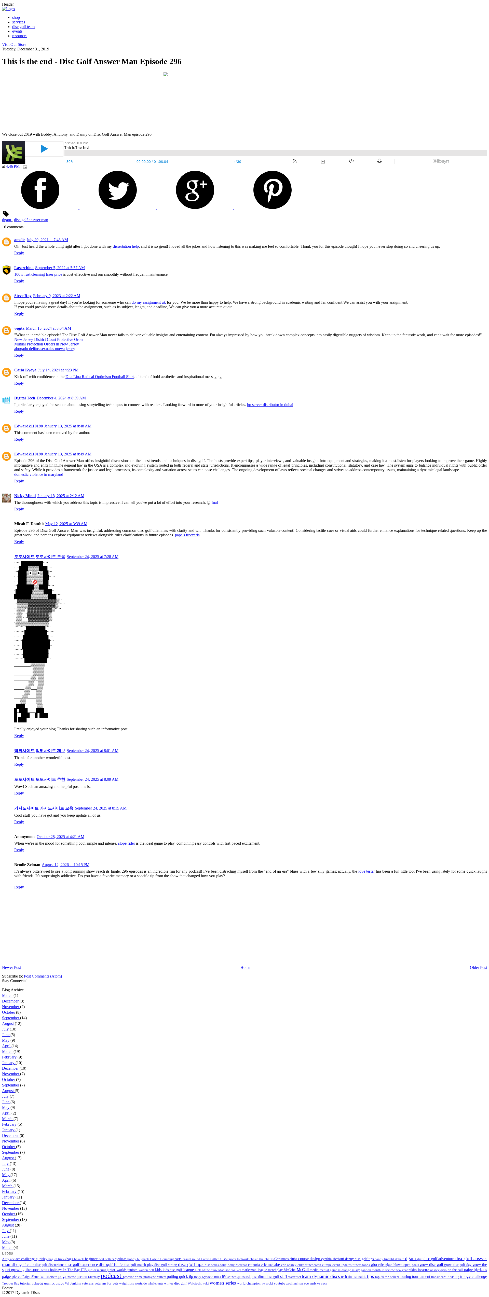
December (11, 1001)
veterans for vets (106, 1283)
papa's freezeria (187, 535)
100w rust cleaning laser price (38, 274)
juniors (132, 1270)
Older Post (478, 967)
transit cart (438, 1277)
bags (70, 1259)
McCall (303, 1269)
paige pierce (12, 1276)
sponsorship (245, 1277)
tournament (421, 1276)
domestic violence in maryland (38, 474)
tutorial (26, 1283)
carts (178, 1259)
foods (366, 1265)
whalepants (156, 1283)
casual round (192, 1259)
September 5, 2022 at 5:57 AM (60, 268)
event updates (342, 1265)
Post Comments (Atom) (43, 976)
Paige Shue (30, 1277)
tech (344, 1277)
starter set (295, 1277)
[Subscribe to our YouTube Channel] (5, 985)
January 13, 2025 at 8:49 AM (67, 454)
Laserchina (24, 268)
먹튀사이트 (24, 750)
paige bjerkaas (475, 1269)
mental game (329, 1270)
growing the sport (25, 1269)
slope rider (126, 843)
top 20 (380, 1277)
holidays (56, 1270)
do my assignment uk (149, 302)
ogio (443, 1270)
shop (16, 17)
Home (245, 967)
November (11, 1007)
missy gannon (362, 1270)
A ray (6, 1259)
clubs (294, 1259)
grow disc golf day (458, 1265)
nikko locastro (419, 1270)
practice (129, 1277)
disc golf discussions (50, 1265)
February (10, 1057)
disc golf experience (82, 1264)
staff (284, 1276)
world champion (249, 1283)
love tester (366, 871)
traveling (453, 1277)
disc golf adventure (439, 1259)
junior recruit (97, 1270)
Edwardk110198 (28, 426)
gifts (381, 1265)
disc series (212, 1265)
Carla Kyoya (25, 370)
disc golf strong (166, 1265)
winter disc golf (176, 1283)
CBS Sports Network (235, 1259)
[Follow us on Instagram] (4, 985)
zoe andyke (312, 1283)
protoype (150, 1277)
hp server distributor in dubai (270, 404)
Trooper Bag (11, 1283)
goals (416, 1265)
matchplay (276, 1270)
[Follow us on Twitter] (3, 985)
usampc (50, 1283)
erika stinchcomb (309, 1265)
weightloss (127, 1283)
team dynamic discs (321, 1276)
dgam (7, 220)
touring (406, 1276)
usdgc (60, 1283)
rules (218, 1277)
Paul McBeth (48, 1277)
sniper (232, 1277)
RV (224, 1277)
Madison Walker (230, 1270)
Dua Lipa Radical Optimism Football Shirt (99, 376)
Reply (19, 253)
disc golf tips (191, 1264)
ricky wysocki (204, 1277)
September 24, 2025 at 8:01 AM (92, 750)
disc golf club (23, 1264)
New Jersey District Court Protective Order (49, 339)
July (6, 1029)
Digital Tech (24, 398)
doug (223, 1265)
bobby (132, 1259)
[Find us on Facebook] (2, 985)
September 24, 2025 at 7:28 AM (92, 556)
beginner (92, 1259)
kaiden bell (147, 1270)
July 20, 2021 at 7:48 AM (47, 240)
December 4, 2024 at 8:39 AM (61, 398)
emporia (254, 1265)
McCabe (290, 1270)
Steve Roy (23, 296)
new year (402, 1270)
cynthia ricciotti (333, 1259)
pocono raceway (89, 1277)
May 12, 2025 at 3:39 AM (66, 524)
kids (158, 1269)
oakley (435, 1270)
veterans (88, 1283)
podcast (112, 1275)
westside (141, 1283)
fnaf (215, 502)
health (45, 1270)
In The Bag (72, 1270)
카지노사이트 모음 (56, 808)
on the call (456, 1270)
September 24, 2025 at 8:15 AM (101, 808)
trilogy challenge (473, 1276)
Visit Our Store (14, 44)
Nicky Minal (25, 496)
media (314, 1270)
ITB (84, 1270)
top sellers (392, 1277)
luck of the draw (206, 1270)
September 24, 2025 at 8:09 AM (92, 779)
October (9, 1012)
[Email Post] (24, 166)
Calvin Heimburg (162, 1259)
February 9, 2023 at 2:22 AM (56, 296)
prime (139, 1277)
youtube (280, 1283)
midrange (345, 1270)
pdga (62, 1276)
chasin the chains (262, 1259)
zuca (324, 1283)
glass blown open (398, 1265)
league (189, 1269)
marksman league (255, 1270)
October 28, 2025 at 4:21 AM (60, 836)
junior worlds (117, 1270)
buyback (143, 1259)
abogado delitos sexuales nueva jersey (44, 348)
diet (420, 1259)
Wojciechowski (199, 1283)
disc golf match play (139, 1265)
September (11, 1018)
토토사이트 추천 (50, 779)
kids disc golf (173, 1270)
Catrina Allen (210, 1259)
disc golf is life (111, 1264)
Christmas (282, 1259)
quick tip (186, 1276)
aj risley (42, 1259)
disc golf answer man (31, 220)
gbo (374, 1264)
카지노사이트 (26, 808)
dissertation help (126, 246)
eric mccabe (271, 1264)
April (6, 1046)
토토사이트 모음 (50, 556)
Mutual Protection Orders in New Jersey (46, 344)
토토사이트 (24, 556)
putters (162, 1277)
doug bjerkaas (238, 1265)
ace (13, 1259)
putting (173, 1276)
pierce (72, 1277)
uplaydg (38, 1283)
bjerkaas (121, 1259)
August (8, 1023)
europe (327, 1265)
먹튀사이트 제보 (50, 750)
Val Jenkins (73, 1283)
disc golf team (23, 26)
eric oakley (289, 1265)
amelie (19, 240)
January (9, 1063)
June (6, 1035)
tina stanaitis (357, 1277)
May (6, 1040)
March (7, 995)
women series (223, 1283)
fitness (357, 1265)
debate (400, 1259)
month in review (383, 1270)
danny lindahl (385, 1259)
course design (309, 1259)
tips (371, 1276)
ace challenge (26, 1259)
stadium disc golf (267, 1277)
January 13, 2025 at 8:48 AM (67, 426)
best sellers (107, 1259)
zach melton (295, 1283)
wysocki (268, 1283)
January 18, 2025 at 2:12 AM (60, 496)
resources (19, 36)
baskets (79, 1259)
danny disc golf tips (360, 1259)
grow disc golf (432, 1264)
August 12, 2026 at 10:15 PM (65, 864)
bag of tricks (57, 1259)
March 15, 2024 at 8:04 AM (48, 328)
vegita (19, 328)
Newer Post (11, 967)
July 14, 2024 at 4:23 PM (58, 370)
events (17, 31)
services (18, 22)
